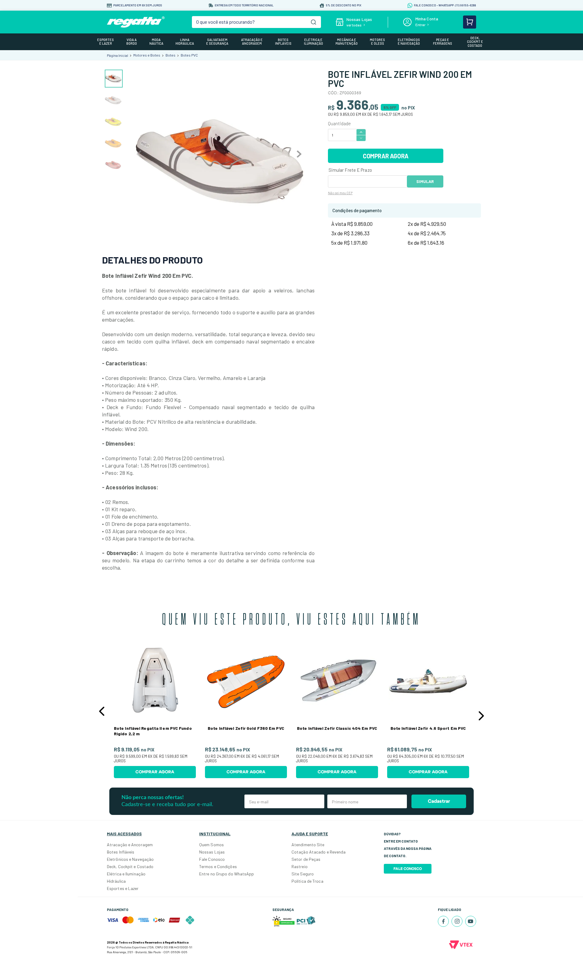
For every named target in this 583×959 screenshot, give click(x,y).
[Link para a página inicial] (117, 55)
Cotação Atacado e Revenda (319, 851)
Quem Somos (211, 844)
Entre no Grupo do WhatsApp (226, 873)
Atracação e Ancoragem (130, 844)
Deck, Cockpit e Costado (130, 866)
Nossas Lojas (212, 851)
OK (425, 181)
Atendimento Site (308, 844)
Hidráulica (116, 881)
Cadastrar (439, 801)
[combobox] (256, 22)
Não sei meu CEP (340, 193)
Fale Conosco (212, 859)
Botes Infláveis (121, 851)
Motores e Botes (146, 55)
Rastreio (300, 866)
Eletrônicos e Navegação (130, 859)
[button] (101, 711)
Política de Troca (307, 881)
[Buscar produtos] (313, 22)
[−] (361, 138)
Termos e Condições (218, 866)
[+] (361, 132)
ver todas (354, 25)
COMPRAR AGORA (385, 156)
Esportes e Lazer (123, 888)
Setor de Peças (306, 859)
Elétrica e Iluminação (126, 873)
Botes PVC (189, 55)
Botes (170, 55)
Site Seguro (303, 873)
